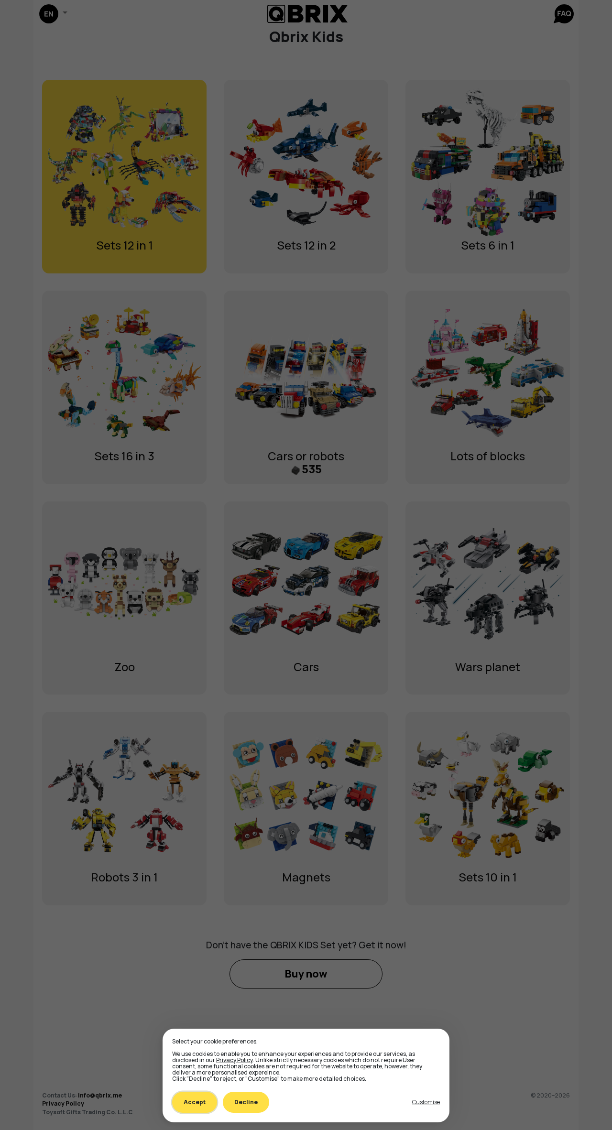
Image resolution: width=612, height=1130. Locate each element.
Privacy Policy (234, 1060)
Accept (195, 1102)
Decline (246, 1102)
